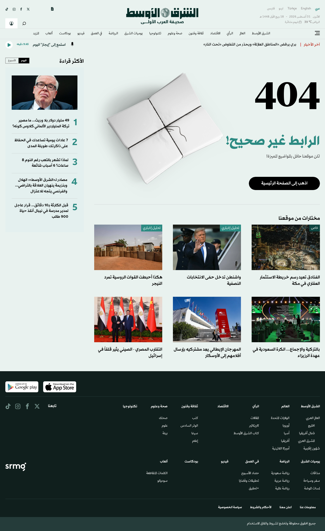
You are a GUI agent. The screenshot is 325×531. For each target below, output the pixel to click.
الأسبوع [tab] (12, 60)
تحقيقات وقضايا (249, 481)
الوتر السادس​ (189, 426)
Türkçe (292, 8)
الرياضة (113, 34)
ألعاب (49, 34)
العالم (242, 34)
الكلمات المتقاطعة (157, 473)
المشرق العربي (306, 441)
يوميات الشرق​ (133, 34)
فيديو (81, 34)
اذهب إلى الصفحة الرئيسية (284, 183)
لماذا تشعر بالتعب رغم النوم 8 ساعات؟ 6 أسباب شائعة (45, 163)
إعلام (195, 441)
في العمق (96, 34)
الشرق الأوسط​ (261, 34)
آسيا (286, 433)
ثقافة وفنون (196, 34)
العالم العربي (313, 418)
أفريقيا (285, 441)
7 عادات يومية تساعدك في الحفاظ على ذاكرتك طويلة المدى (41, 143)
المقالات (255, 418)
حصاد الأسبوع (250, 473)
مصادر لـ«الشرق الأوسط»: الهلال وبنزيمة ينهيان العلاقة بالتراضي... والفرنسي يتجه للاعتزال (41, 185)
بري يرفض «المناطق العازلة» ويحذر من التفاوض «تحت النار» (249, 45)
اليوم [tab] (24, 60)
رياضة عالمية (282, 489)
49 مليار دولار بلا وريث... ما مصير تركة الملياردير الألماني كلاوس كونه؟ (40, 123)
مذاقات (315, 473)
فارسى (271, 8)
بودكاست (65, 34)
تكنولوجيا (155, 34)
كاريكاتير (254, 426)
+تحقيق (254, 489)
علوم (165, 426)
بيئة (165, 433)
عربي (317, 8)
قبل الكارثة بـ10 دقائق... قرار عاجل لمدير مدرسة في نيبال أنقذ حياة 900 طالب (41, 211)
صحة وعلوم (175, 34)
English (306, 8)
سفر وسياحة (311, 481)
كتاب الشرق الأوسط (246, 433)
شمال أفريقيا (307, 433)
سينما (194, 433)
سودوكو (162, 481)
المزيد (36, 34)
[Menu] (317, 33)
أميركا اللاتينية (280, 449)
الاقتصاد (215, 34)
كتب (195, 418)
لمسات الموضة (312, 489)
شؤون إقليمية (311, 449)
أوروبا (286, 426)
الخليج (311, 426)
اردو (281, 8)
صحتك (163, 418)
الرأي (230, 34)
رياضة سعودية (280, 473)
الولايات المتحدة (280, 418)
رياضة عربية (281, 481)
